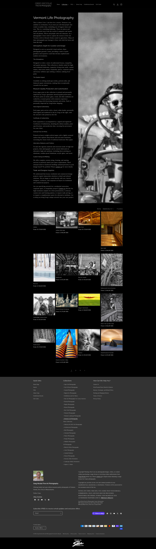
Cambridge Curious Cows (40, 317)
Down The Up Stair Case (107, 323)
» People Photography (68, 438)
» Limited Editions (68, 453)
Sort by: (99, 208)
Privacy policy (74, 533)
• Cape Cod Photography (69, 384)
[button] (65, 4)
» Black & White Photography (71, 447)
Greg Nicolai (82, 476)
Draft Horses (36, 344)
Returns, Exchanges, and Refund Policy (103, 390)
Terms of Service (97, 395)
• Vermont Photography (69, 413)
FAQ (34, 390)
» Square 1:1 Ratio (68, 464)
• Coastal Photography (69, 390)
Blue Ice (35, 283)
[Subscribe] (60, 513)
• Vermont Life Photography (70, 418)
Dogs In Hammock (83, 308)
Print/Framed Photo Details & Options (103, 387)
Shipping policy (90, 533)
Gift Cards (36, 398)
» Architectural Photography (70, 427)
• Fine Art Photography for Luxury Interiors (74, 398)
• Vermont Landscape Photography (72, 415)
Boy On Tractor (82, 277)
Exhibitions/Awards (38, 395)
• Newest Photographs (68, 407)
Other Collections (67, 421)
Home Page (36, 384)
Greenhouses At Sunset (107, 352)
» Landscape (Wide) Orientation (71, 461)
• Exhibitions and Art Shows (70, 395)
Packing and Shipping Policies (101, 393)
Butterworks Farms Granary (108, 288)
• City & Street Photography (70, 387)
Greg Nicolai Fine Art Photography (44, 533)
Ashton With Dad (60, 230)
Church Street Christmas (62, 309)
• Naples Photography (68, 404)
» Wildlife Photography (69, 441)
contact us (59, 167)
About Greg (36, 393)
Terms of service (82, 533)
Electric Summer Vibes (62, 360)
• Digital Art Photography (69, 393)
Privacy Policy (97, 398)
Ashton (35, 227)
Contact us (62, 188)
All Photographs (67, 444)
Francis (80, 352)
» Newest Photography (69, 456)
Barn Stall (103, 248)
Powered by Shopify (56, 533)
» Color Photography (68, 450)
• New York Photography (69, 410)
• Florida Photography (69, 401)
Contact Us (96, 384)
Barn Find (81, 227)
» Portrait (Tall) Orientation (70, 458)
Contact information (100, 533)
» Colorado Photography (69, 433)
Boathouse (59, 277)
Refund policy (66, 533)
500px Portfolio (37, 496)
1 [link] (71, 370)
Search (35, 387)
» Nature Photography (68, 435)
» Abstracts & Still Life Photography (72, 424)
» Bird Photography (68, 430)
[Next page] (84, 370)
